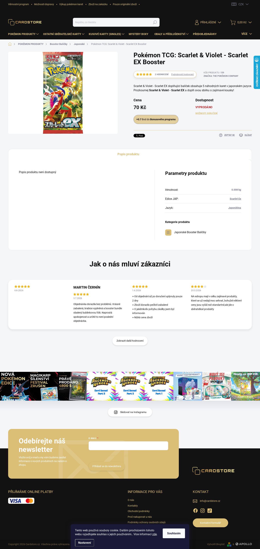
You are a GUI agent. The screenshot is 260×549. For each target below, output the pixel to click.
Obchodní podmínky (139, 511)
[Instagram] (202, 510)
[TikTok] (209, 510)
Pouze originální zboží (125, 4)
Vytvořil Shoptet (216, 544)
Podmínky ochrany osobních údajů (147, 522)
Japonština (234, 207)
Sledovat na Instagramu (133, 412)
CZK (241, 4)
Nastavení (84, 542)
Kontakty (133, 505)
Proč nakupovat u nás (140, 516)
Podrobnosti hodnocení (182, 74)
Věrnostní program (18, 4)
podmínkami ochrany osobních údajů (141, 455)
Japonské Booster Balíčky (190, 232)
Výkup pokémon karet (71, 4)
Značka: (221, 76)
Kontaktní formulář (210, 522)
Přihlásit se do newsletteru (106, 466)
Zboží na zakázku (98, 4)
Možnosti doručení (206, 113)
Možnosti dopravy (44, 4)
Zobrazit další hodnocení (130, 340)
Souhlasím (174, 533)
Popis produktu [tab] (128, 154)
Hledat (155, 22)
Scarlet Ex (235, 198)
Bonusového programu (163, 119)
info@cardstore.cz (210, 500)
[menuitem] (24, 34)
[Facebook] (195, 510)
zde (154, 534)
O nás (131, 500)
